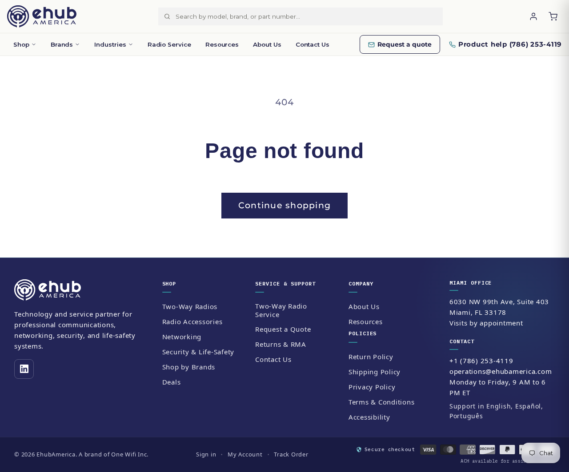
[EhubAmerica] (41, 16)
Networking (182, 336)
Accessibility (369, 417)
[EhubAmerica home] (80, 290)
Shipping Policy (375, 371)
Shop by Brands (189, 366)
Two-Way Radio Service (281, 310)
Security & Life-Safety (198, 351)
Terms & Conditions (382, 401)
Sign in (206, 454)
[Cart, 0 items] (553, 16)
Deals (171, 381)
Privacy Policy (372, 386)
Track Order (291, 454)
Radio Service (169, 44)
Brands (62, 44)
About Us (267, 44)
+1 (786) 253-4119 (481, 360)
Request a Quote (283, 329)
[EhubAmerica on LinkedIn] (24, 369)
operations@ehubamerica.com (500, 371)
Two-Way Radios (190, 306)
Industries (110, 44)
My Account (245, 454)
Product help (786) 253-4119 (510, 44)
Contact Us (312, 44)
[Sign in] (533, 16)
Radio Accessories (192, 321)
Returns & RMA (280, 344)
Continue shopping (284, 205)
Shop (21, 44)
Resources (222, 44)
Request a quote (404, 44)
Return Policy (371, 356)
